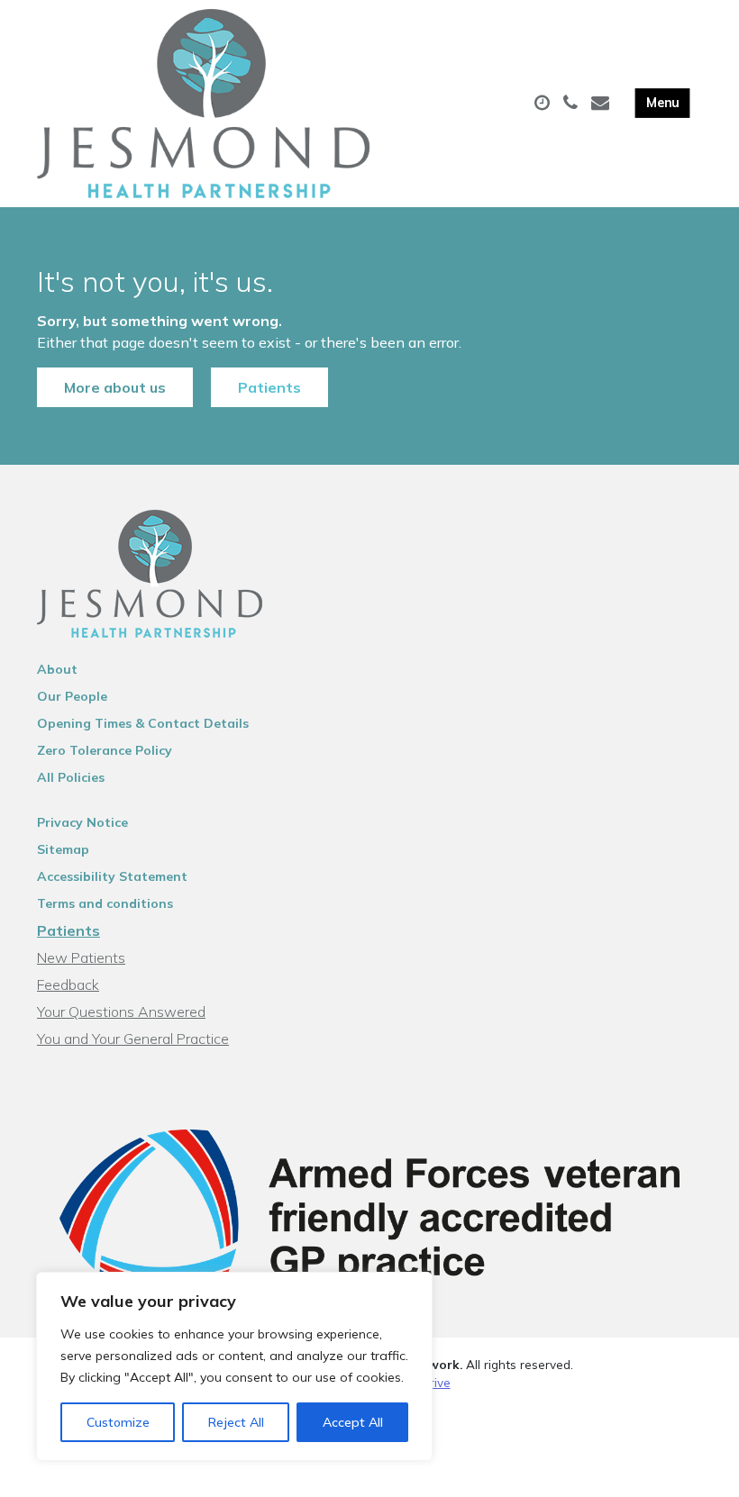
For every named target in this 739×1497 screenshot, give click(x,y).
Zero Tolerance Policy (104, 750)
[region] (234, 1366)
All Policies (71, 777)
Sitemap (63, 849)
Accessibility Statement (112, 876)
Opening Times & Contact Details (143, 723)
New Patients (81, 957)
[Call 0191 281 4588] (572, 104)
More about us (115, 387)
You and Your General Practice (133, 1039)
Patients (269, 387)
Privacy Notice (82, 822)
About (57, 669)
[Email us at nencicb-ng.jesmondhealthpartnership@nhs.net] (602, 104)
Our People (72, 696)
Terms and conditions (105, 903)
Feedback (68, 984)
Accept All (353, 1422)
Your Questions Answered (121, 1012)
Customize (118, 1422)
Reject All (236, 1422)
